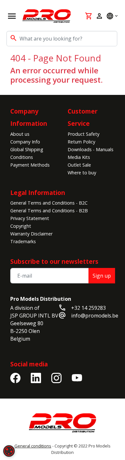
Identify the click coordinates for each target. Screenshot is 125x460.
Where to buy (82, 173)
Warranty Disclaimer (31, 234)
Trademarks (23, 241)
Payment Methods (30, 165)
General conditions (32, 446)
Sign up (102, 275)
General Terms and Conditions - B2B (49, 210)
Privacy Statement (29, 218)
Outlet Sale (79, 165)
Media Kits (79, 157)
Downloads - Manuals (90, 149)
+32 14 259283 (88, 307)
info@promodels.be (94, 315)
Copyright (20, 226)
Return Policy (81, 142)
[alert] (9, 451)
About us (19, 134)
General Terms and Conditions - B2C (49, 203)
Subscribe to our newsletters (54, 261)
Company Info (25, 142)
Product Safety (83, 134)
